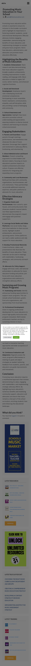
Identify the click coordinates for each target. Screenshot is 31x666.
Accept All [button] (16, 337)
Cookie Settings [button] (7, 337)
